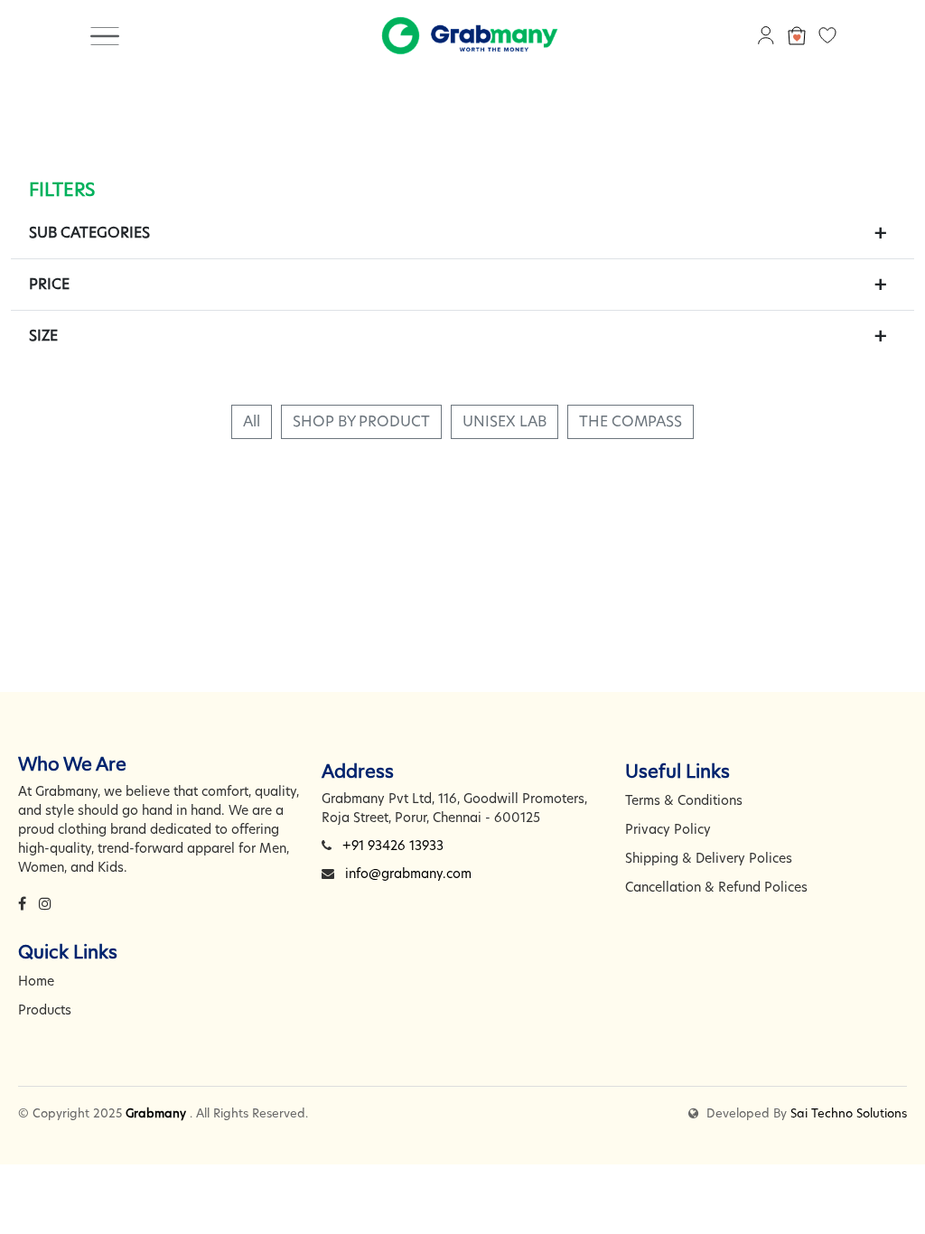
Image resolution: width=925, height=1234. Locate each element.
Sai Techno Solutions (848, 1113)
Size (43, 335)
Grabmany (156, 1113)
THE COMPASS (630, 421)
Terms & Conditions (684, 800)
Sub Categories (89, 232)
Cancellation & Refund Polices (716, 887)
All (251, 421)
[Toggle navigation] (105, 35)
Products (44, 1010)
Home (36, 981)
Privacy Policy (668, 829)
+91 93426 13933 (393, 846)
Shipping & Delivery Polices (708, 858)
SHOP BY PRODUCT (361, 421)
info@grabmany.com (408, 874)
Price (49, 284)
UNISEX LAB (504, 421)
